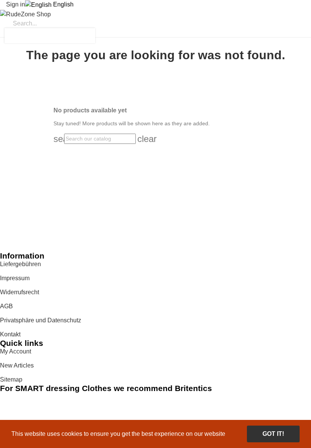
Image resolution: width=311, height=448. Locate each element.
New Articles (17, 365)
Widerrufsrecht (19, 292)
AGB (6, 306)
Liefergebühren (20, 264)
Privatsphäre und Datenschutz (40, 320)
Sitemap (11, 379)
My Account (15, 351)
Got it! (273, 434)
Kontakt (10, 334)
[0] (2, 33)
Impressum (15, 278)
